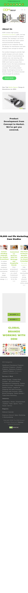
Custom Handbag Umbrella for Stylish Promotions (4, 255)
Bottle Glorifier (19, 393)
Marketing (22, 415)
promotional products (9, 34)
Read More (9, 78)
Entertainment (20, 401)
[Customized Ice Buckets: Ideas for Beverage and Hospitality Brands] (14, 247)
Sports (16, 403)
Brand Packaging (7, 393)
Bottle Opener (13, 87)
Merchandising (8, 417)
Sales (16, 415)
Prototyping (15, 383)
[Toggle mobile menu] (25, 10)
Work (11, 376)
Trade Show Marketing (9, 395)
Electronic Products (9, 367)
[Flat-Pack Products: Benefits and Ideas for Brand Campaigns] (24, 247)
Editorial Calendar (8, 412)
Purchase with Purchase (10, 391)
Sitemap (20, 422)
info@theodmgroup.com (14, 1)
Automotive (5, 401)
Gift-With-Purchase (15, 389)
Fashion (5, 403)
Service (10, 405)
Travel (4, 405)
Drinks (13, 401)
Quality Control (7, 387)
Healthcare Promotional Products (12, 365)
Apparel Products (8, 371)
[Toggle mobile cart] (22, 10)
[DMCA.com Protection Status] (14, 427)
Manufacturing (19, 385)
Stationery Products (15, 369)
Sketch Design (6, 379)
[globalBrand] (14, 344)
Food (10, 403)
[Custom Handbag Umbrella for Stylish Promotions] (4, 247)
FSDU (20, 391)
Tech (20, 403)
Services (5, 376)
